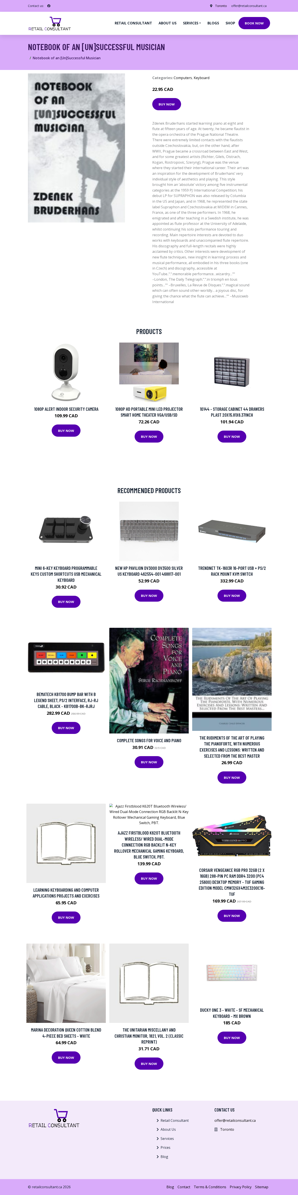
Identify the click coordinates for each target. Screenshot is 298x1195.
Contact (184, 1187)
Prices (165, 1147)
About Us (168, 1129)
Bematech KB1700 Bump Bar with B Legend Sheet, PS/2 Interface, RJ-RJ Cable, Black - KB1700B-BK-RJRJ (66, 700)
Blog (164, 1156)
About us (167, 23)
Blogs (213, 23)
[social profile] (49, 6)
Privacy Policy (241, 1187)
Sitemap (261, 1187)
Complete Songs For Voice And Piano (149, 740)
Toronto (221, 6)
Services (167, 1138)
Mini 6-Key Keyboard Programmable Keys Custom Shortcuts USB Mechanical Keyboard (66, 574)
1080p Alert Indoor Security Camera (66, 409)
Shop (230, 23)
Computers (183, 77)
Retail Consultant (133, 23)
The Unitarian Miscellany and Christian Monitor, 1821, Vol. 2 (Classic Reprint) (149, 1035)
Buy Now (167, 104)
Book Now (254, 23)
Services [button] (190, 23)
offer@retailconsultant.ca (249, 6)
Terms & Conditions (210, 1187)
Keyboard (201, 77)
